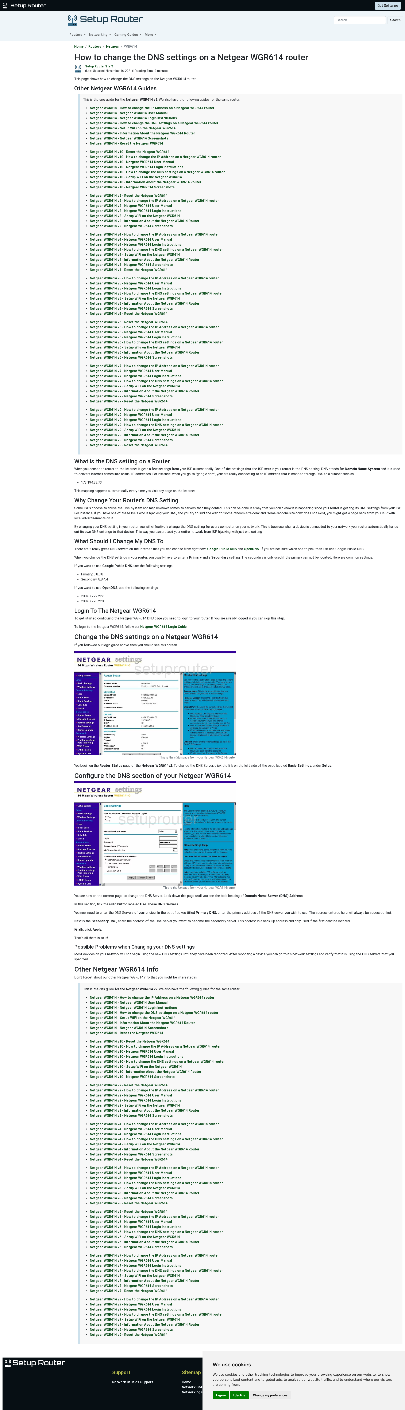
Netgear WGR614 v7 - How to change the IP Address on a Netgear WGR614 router (154, 366)
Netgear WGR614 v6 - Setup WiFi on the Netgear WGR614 (135, 347)
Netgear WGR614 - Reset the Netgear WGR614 (126, 143)
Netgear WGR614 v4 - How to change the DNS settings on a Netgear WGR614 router (156, 250)
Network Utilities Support (132, 1382)
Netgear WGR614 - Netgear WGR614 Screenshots (129, 138)
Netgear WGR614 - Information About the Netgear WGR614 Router (142, 133)
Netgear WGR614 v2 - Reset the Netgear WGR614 (128, 196)
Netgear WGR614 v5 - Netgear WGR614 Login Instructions (135, 288)
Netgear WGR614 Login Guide (163, 627)
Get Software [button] (388, 6)
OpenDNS (251, 549)
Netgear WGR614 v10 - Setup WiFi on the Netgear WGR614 (136, 177)
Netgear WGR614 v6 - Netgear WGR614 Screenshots (131, 357)
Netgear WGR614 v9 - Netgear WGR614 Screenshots (131, 440)
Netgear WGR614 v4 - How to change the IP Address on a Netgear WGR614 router (154, 234)
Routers (65, 6)
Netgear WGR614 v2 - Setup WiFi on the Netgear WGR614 (135, 216)
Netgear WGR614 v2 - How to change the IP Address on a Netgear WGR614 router (154, 201)
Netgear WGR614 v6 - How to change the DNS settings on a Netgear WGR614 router (156, 342)
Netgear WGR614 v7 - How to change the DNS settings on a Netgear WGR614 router (156, 381)
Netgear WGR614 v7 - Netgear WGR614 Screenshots (131, 396)
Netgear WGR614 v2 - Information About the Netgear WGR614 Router (145, 221)
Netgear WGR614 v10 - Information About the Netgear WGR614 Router (145, 182)
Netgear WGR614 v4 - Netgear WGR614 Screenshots (131, 265)
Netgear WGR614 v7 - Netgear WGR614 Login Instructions (135, 376)
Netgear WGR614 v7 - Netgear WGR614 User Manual (131, 371)
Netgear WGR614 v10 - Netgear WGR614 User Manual (132, 162)
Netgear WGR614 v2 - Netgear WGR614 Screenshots (131, 226)
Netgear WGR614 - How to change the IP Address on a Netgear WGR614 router (152, 108)
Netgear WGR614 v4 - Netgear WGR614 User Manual (131, 239)
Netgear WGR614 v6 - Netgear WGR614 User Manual (131, 332)
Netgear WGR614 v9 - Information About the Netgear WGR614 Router (145, 435)
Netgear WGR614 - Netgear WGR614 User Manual (128, 113)
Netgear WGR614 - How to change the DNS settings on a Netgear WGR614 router (154, 123)
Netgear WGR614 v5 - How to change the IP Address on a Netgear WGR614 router (154, 278)
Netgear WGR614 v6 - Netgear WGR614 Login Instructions (135, 337)
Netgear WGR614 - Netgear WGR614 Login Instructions (133, 118)
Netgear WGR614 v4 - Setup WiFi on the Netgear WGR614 (135, 255)
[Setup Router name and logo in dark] (105, 20)
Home (79, 46)
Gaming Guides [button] (126, 35)
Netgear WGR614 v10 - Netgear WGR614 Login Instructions (136, 167)
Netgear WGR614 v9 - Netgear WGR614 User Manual (131, 415)
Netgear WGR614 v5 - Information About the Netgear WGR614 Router (145, 304)
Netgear (112, 46)
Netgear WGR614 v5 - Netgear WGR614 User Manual (131, 283)
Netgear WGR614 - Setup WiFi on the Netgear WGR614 (133, 128)
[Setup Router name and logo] (25, 5)
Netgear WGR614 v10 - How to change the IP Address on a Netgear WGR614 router (155, 157)
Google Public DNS (222, 549)
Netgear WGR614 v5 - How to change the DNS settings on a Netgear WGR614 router (156, 293)
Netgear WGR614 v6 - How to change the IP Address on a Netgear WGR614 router (154, 327)
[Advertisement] (36, 104)
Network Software (197, 1387)
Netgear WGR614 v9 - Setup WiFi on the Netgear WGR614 (135, 430)
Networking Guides (197, 1392)
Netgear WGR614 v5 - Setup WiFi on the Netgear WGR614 (135, 298)
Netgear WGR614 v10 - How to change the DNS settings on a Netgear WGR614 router (157, 172)
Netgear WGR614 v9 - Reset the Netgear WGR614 (128, 445)
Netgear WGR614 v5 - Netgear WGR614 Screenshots (131, 309)
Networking (85, 6)
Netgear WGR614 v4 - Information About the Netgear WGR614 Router (145, 260)
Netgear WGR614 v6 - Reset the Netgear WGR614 (128, 322)
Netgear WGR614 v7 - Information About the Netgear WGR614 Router (145, 391)
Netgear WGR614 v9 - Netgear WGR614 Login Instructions (135, 420)
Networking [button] (98, 35)
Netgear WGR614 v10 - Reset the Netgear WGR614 (129, 152)
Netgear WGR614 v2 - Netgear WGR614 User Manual (131, 206)
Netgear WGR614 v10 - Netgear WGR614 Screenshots (132, 187)
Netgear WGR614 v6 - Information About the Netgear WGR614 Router (145, 352)
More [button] (149, 35)
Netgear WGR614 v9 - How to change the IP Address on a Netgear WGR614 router (154, 410)
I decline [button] (239, 1395)
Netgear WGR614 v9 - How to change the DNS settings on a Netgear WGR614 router (156, 425)
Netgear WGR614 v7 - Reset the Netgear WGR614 (128, 401)
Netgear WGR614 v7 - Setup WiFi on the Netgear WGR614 (135, 386)
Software (105, 6)
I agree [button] (221, 1395)
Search (395, 20)
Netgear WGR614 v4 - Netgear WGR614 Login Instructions (135, 245)
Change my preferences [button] (270, 1395)
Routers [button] (76, 35)
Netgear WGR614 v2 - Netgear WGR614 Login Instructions (135, 211)
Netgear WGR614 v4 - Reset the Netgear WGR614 (128, 270)
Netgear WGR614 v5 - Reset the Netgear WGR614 (128, 314)
